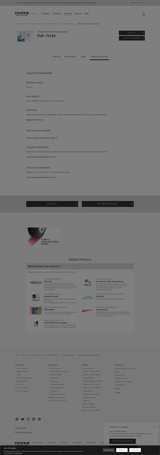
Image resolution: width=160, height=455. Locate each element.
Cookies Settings (109, 450)
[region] (80, 450)
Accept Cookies (135, 450)
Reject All (122, 450)
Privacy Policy (18, 453)
